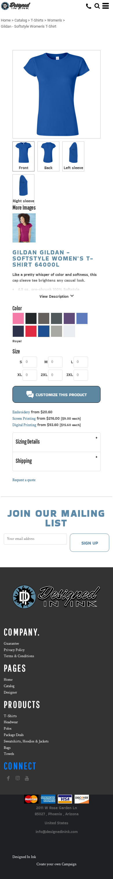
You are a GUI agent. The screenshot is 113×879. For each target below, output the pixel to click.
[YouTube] (27, 778)
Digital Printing (24, 425)
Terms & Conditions (19, 656)
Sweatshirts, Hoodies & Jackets (26, 741)
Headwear (11, 722)
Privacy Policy (14, 650)
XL (19, 375)
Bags (7, 747)
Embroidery (21, 412)
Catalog (20, 20)
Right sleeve (23, 201)
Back (48, 168)
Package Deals (14, 735)
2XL (44, 375)
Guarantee (11, 643)
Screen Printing (24, 418)
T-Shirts (37, 20)
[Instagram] (18, 778)
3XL (69, 375)
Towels (9, 754)
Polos (8, 728)
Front (23, 168)
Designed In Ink (24, 857)
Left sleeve (73, 168)
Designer (10, 692)
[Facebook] (8, 778)
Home (6, 20)
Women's (54, 20)
